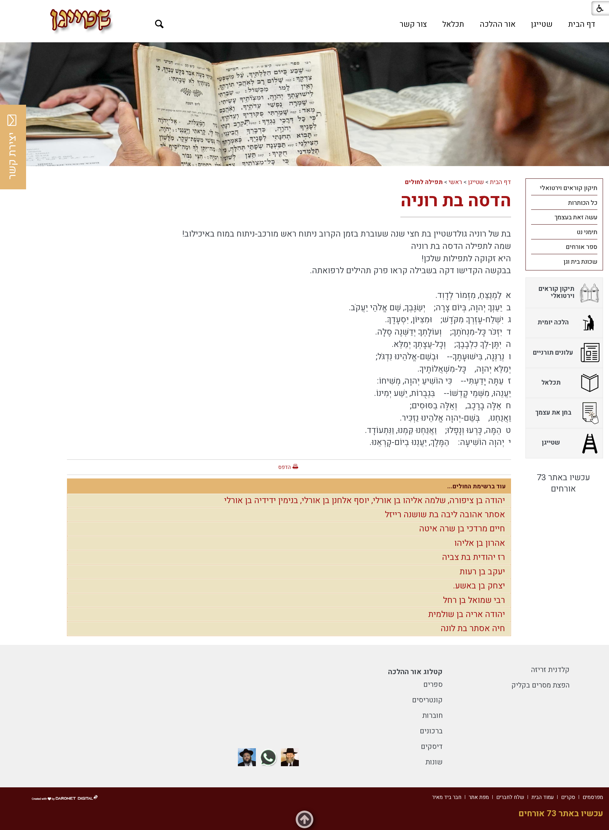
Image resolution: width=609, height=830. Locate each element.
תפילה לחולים (424, 182)
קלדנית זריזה (550, 670)
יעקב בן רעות (482, 572)
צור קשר (413, 24)
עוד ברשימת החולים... (476, 486)
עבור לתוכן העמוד (304, 7)
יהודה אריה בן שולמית (466, 614)
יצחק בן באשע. (479, 586)
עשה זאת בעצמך (575, 217)
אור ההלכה (498, 24)
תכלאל (453, 24)
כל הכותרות (582, 203)
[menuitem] (581, 24)
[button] (159, 24)
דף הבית (581, 24)
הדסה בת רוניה (455, 201)
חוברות (432, 715)
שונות (434, 762)
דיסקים (432, 746)
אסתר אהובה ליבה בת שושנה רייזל (445, 514)
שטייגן (542, 24)
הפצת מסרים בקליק (540, 685)
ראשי (455, 182)
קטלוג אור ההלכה (415, 672)
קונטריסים (427, 700)
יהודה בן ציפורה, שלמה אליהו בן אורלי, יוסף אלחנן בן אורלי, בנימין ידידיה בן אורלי (364, 500)
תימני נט (587, 232)
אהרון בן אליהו (479, 543)
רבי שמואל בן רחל (474, 600)
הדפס (284, 467)
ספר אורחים (581, 247)
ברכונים (431, 731)
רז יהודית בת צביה (473, 557)
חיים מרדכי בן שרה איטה (462, 529)
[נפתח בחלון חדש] (290, 757)
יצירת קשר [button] (12, 155)
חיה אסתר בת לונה (473, 628)
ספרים (433, 684)
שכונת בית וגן (580, 262)
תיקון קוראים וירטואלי (568, 188)
